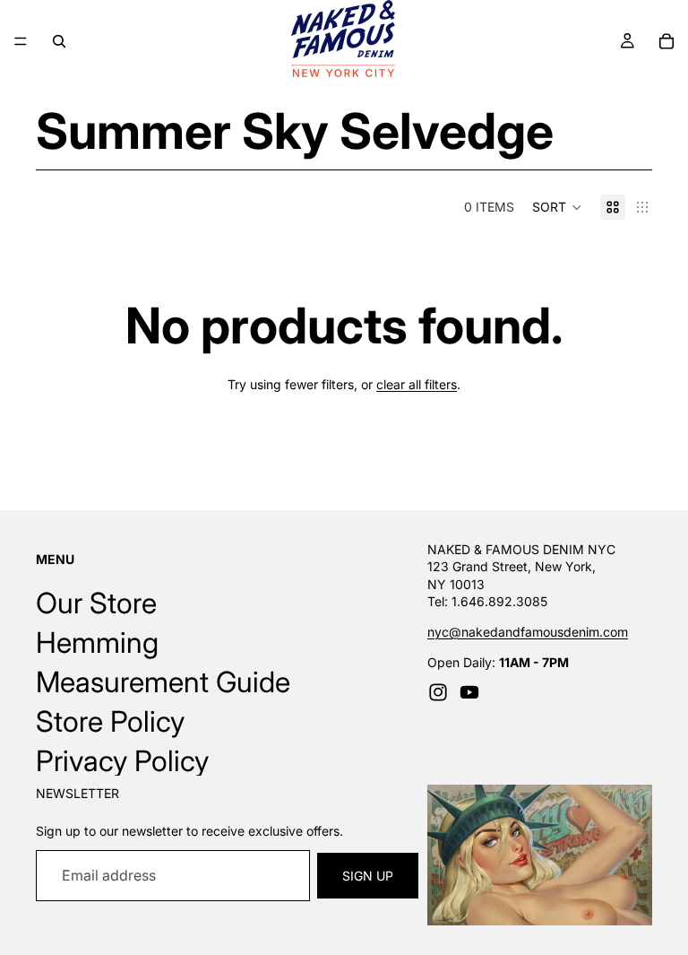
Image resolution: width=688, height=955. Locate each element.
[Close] (630, 349)
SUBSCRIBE (344, 546)
